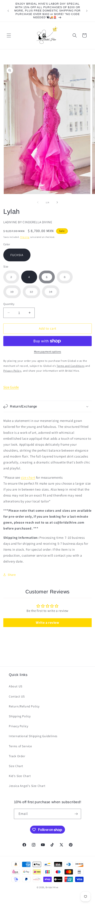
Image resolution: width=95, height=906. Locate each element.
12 (35, 294)
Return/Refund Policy (24, 706)
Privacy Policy (18, 726)
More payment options (47, 351)
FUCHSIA (16, 255)
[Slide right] (57, 202)
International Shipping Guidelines (33, 736)
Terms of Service (20, 746)
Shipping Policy (20, 716)
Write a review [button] (47, 622)
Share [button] (12, 575)
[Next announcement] (87, 11)
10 (15, 294)
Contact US (17, 696)
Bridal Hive (52, 887)
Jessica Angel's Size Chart (27, 786)
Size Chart (16, 766)
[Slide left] (38, 202)
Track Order (17, 756)
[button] (9, 35)
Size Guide (11, 387)
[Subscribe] (76, 814)
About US (15, 686)
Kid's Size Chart (20, 776)
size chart (28, 477)
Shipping (24, 237)
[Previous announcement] (8, 11)
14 (54, 294)
